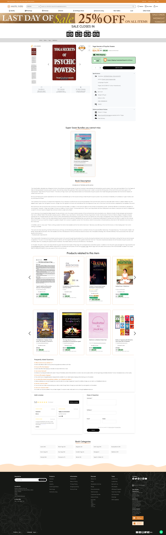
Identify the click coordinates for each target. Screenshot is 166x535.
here (68, 385)
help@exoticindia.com (101, 381)
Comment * (89, 398)
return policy (129, 372)
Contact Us (115, 479)
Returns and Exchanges (104, 115)
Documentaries (95, 489)
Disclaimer (73, 479)
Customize (114, 481)
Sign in (144, 1)
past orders (78, 385)
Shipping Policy (74, 486)
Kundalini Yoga (84, 246)
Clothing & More (53, 486)
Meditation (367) (114, 452)
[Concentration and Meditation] (83, 159)
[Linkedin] (143, 479)
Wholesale (114, 486)
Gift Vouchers (115, 494)
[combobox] (86, 6)
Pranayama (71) (61, 457)
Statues (51, 479)
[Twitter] (136, 479)
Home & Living (53, 492)
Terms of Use (111, 427)
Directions (134, 497)
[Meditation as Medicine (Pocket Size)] (98, 337)
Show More (43, 424)
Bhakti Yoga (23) (61, 446)
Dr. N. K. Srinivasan (121, 289)
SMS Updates (115, 499)
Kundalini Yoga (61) (80, 452)
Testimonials (94, 492)
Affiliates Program (116, 489)
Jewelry (51, 484)
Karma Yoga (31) (44, 452)
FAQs (92, 481)
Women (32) (78, 457)
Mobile (104, 418)
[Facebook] (133, 479)
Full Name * (89, 410)
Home (40, 40)
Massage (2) (96, 452)
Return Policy (73, 481)
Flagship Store (135, 491)
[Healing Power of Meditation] (124, 284)
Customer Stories (95, 494)
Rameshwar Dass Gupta (122, 343)
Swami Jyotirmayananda (108, 79)
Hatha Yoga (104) (97, 446)
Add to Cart (118, 67)
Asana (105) (43, 446)
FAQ (158, 1)
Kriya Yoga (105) (61, 452)
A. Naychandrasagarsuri (42, 343)
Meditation (55, 40)
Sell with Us (115, 484)
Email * (88, 418)
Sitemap (114, 497)
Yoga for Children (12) (98, 457)
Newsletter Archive (96, 484)
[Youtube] (146, 479)
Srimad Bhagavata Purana (37, 246)
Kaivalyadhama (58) (115, 446)
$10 (98, 61)
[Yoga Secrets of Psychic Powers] (34, 52)
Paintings (52, 489)
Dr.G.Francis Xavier (41, 289)
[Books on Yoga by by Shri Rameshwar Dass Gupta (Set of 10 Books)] (124, 337)
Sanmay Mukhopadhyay (69, 343)
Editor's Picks (94, 497)
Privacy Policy (118, 427)
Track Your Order (116, 492)
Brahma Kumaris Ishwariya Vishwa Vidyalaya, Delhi (97, 344)
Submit (93, 430)
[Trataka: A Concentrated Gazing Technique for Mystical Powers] (98, 284)
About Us (93, 479)
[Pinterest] (138, 479)
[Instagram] (141, 479)
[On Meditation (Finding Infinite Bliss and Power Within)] (72, 284)
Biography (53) (79, 446)
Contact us (151, 1)
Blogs (92, 486)
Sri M (65, 289)
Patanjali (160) (43, 457)
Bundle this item (80, 165)
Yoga (49, 40)
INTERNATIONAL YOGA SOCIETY (112, 76)
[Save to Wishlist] (89, 47)
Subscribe (42, 480)
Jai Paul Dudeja (93, 290)
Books (45, 40)
